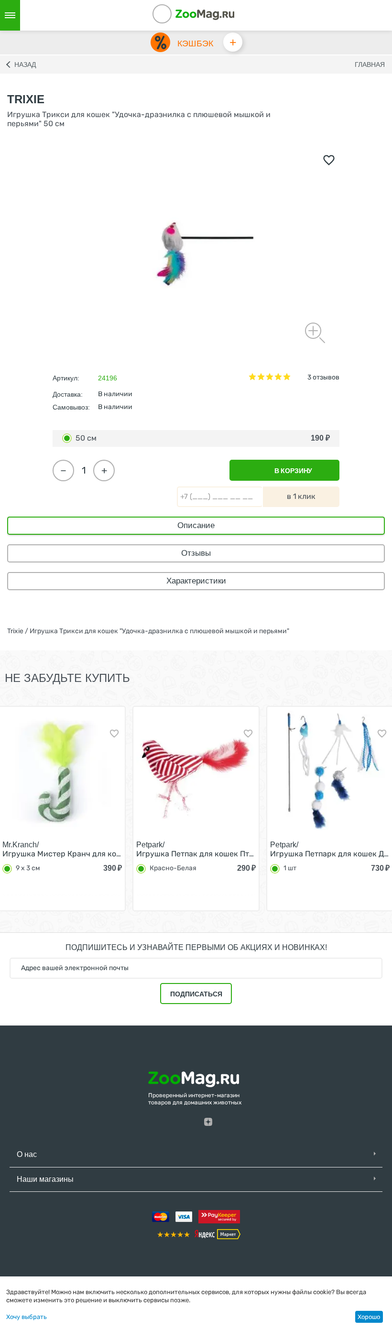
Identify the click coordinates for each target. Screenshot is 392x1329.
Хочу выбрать (26, 1316)
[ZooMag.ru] (204, 14)
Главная (370, 64)
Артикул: (66, 378)
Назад (25, 64)
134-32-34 (175, 15)
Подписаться (196, 994)
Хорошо (369, 1316)
